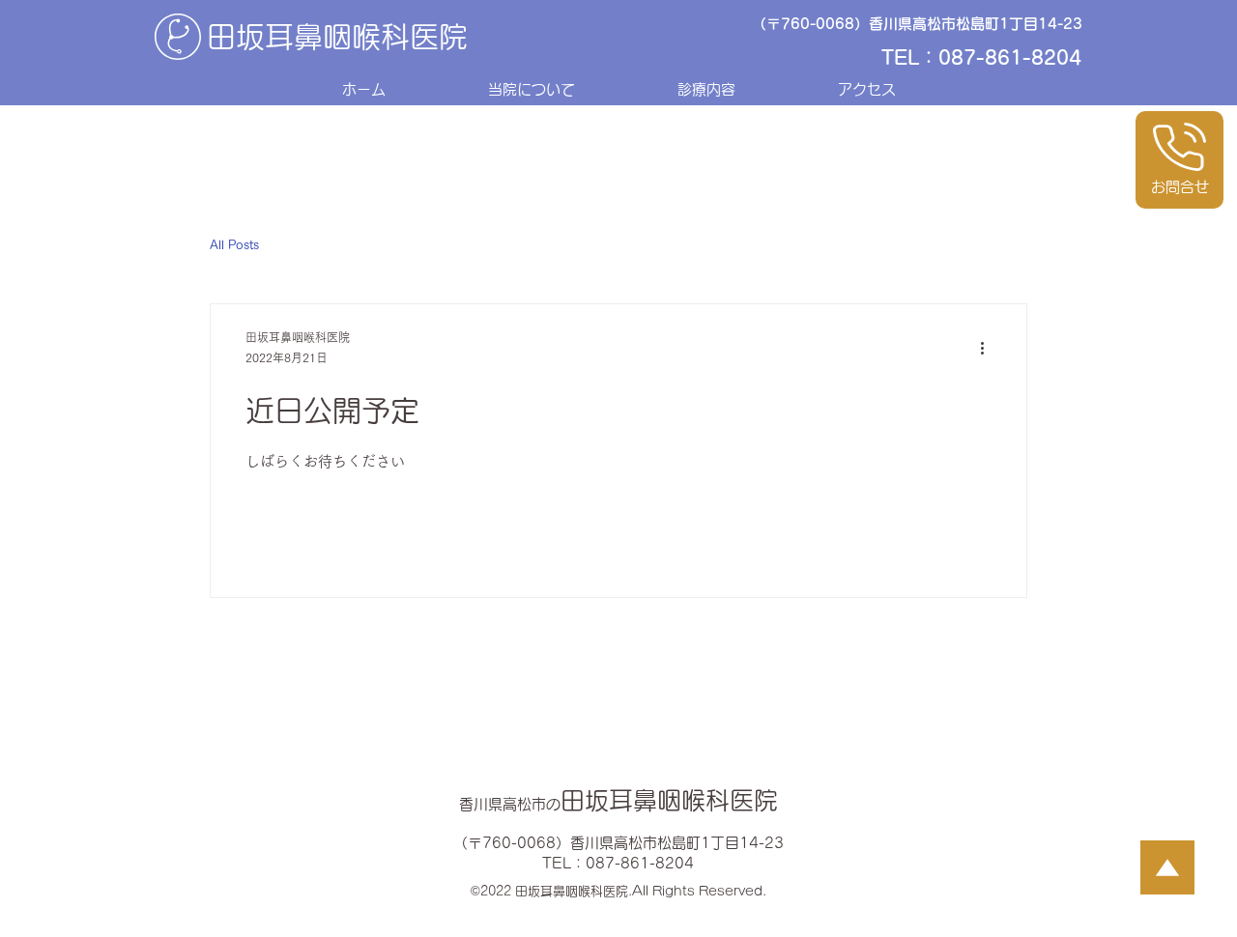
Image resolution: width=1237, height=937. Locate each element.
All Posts (234, 245)
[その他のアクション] (988, 348)
